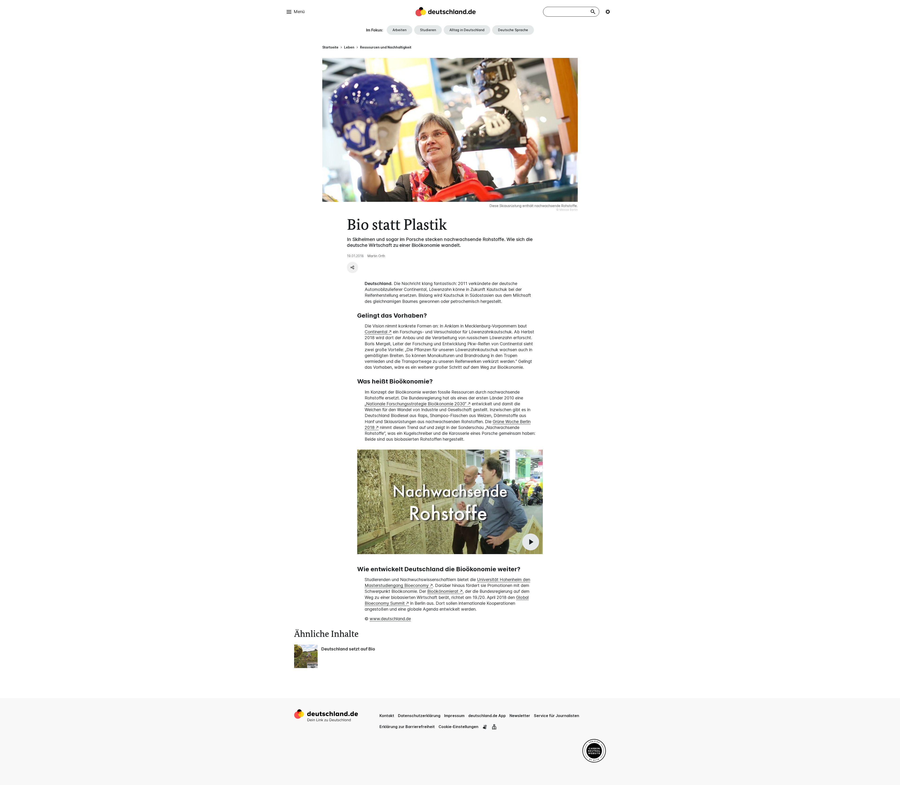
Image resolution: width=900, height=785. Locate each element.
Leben (349, 47)
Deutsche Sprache (513, 30)
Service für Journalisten (556, 715)
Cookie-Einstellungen (458, 726)
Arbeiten (399, 30)
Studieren (428, 30)
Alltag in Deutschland (467, 30)
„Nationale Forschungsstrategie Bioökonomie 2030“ (415, 403)
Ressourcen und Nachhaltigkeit (385, 47)
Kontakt (386, 715)
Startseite (330, 47)
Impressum (454, 715)
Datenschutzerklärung (419, 715)
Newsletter (520, 715)
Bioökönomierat (442, 591)
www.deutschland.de (390, 618)
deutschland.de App (487, 715)
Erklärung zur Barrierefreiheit (407, 726)
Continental (376, 331)
